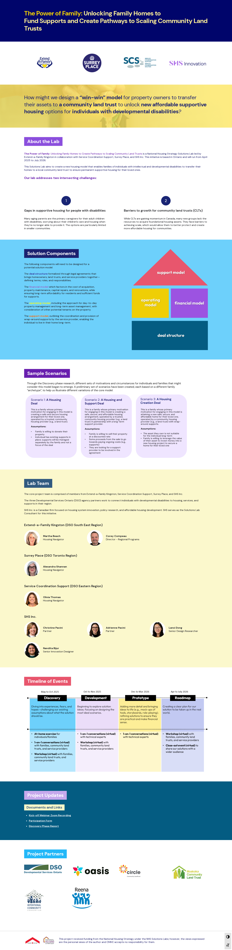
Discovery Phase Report (44, 826)
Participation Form (40, 820)
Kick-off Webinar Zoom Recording (50, 815)
